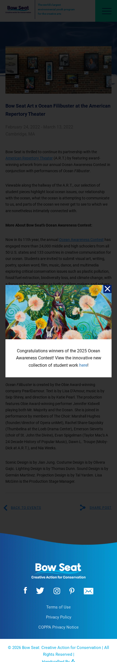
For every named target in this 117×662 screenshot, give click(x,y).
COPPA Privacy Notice (58, 627)
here (83, 365)
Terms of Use (58, 607)
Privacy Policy (58, 617)
